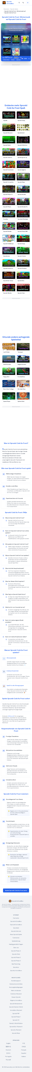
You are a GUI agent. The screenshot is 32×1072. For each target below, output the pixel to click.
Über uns (16, 947)
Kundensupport (16, 981)
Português (8, 1056)
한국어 (8, 1053)
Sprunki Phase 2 (16, 957)
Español (23, 1053)
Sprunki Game (14, 9)
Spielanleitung (16, 941)
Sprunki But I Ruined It (16, 1026)
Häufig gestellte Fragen (16, 944)
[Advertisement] (16, 82)
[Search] (19, 2)
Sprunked (16, 928)
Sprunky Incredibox (16, 970)
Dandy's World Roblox (16, 1023)
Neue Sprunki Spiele (16, 934)
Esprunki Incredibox (16, 924)
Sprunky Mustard (16, 1030)
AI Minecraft (11, 716)
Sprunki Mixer (16, 1033)
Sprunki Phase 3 (16, 961)
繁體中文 (8, 1046)
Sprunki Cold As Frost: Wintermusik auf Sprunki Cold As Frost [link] (15, 12)
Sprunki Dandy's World (16, 1007)
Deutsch (8, 1050)
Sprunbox (16, 967)
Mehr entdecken (16, 990)
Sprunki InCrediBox (16, 921)
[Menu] (27, 2)
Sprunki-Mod (16, 954)
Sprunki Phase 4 (16, 951)
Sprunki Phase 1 (16, 1017)
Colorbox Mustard (16, 994)
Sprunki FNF (16, 1013)
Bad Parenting (16, 964)
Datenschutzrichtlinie (16, 984)
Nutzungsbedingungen (16, 987)
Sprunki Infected (16, 931)
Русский (8, 1060)
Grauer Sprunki (16, 997)
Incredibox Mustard (16, 1010)
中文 (23, 1043)
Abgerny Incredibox (16, 1000)
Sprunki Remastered (16, 1004)
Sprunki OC (16, 1020)
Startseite (6, 9)
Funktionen (16, 938)
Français (23, 1050)
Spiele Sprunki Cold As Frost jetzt (16, 890)
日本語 (24, 1046)
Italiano (23, 1056)
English (8, 1043)
